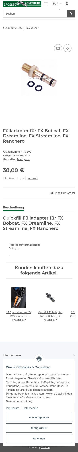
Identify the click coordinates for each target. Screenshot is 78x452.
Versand (33, 178)
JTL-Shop (45, 447)
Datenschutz (30, 407)
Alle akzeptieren (39, 417)
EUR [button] (55, 4)
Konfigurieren (39, 427)
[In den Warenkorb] (6, 39)
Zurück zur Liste (13, 27)
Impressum (12, 407)
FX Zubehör (23, 155)
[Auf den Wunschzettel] (67, 48)
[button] (67, 3)
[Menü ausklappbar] (46, 2)
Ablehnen (39, 438)
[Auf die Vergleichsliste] (58, 48)
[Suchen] (71, 13)
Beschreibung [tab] (13, 207)
